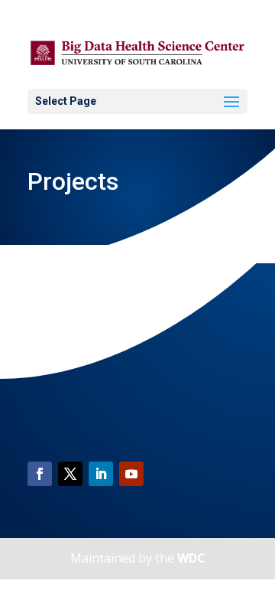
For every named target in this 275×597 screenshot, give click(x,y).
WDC (191, 558)
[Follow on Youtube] (131, 474)
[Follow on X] (70, 474)
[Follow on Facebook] (40, 474)
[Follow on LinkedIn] (101, 474)
